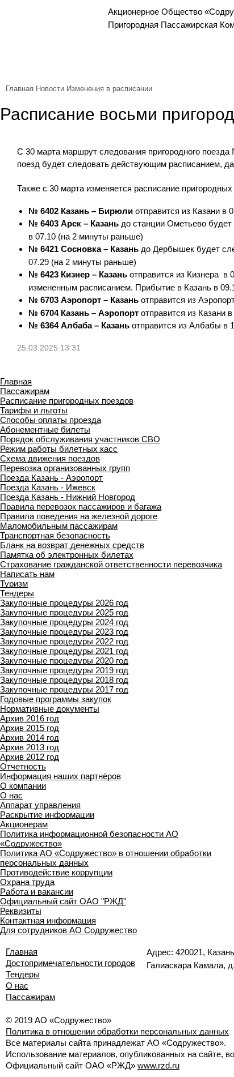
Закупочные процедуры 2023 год (64, 631)
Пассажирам (24, 391)
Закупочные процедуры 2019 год (64, 670)
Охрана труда (27, 882)
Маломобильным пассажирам (59, 526)
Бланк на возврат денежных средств (72, 545)
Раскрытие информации (47, 814)
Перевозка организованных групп (65, 468)
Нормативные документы (49, 708)
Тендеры (17, 593)
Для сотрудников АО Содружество (68, 930)
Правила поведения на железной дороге (78, 516)
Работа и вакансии (36, 891)
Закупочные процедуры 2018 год (64, 680)
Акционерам (24, 824)
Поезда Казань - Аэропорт (51, 477)
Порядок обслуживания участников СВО (80, 439)
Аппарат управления (40, 805)
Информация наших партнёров (60, 776)
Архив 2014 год (29, 737)
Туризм (14, 583)
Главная (20, 88)
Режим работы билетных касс (59, 449)
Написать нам (27, 574)
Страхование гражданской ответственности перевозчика (111, 564)
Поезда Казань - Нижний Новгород (67, 497)
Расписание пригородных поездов (66, 400)
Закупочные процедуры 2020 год (64, 660)
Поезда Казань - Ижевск (47, 487)
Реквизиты (20, 911)
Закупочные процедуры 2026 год (64, 603)
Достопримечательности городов (70, 963)
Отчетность (23, 766)
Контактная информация (48, 920)
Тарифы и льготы (34, 410)
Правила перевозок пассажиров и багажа (80, 506)
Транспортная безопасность (55, 535)
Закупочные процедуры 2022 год (64, 641)
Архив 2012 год (29, 757)
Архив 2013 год (29, 747)
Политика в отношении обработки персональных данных (117, 1031)
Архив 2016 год (29, 718)
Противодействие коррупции (56, 872)
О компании (23, 785)
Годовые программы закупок (55, 699)
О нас (11, 795)
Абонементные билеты (45, 429)
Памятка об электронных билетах (66, 554)
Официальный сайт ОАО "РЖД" (63, 901)
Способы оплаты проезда (50, 420)
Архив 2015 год (29, 728)
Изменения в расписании (109, 88)
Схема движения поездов (50, 458)
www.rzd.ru (158, 1065)
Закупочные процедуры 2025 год (64, 612)
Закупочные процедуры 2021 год (64, 651)
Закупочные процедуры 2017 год (64, 689)
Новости (50, 88)
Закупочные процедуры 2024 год (64, 622)
